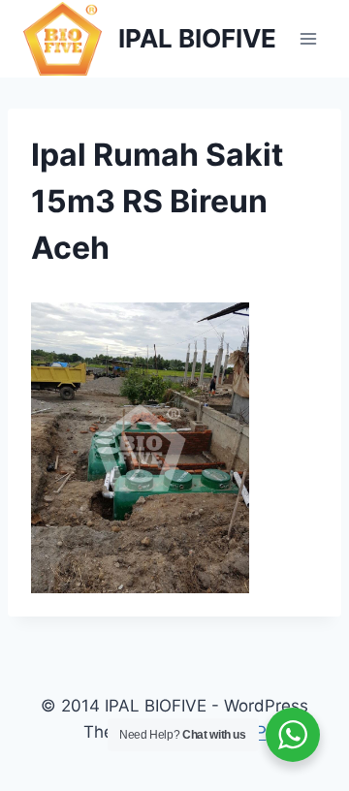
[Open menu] (308, 38)
